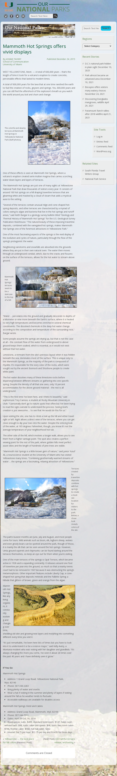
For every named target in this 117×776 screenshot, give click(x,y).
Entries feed (102, 141)
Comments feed (104, 146)
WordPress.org (103, 151)
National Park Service (95, 178)
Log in (99, 136)
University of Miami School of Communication (62, 772)
